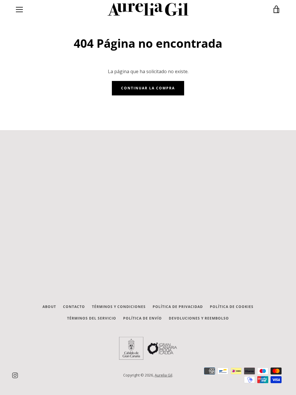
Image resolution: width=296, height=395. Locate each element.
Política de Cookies (232, 306)
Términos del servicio (91, 318)
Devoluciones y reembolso (199, 318)
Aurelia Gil (163, 375)
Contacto (74, 306)
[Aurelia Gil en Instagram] (15, 375)
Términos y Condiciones (119, 306)
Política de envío (142, 318)
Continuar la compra (148, 88)
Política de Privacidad (178, 306)
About (49, 306)
